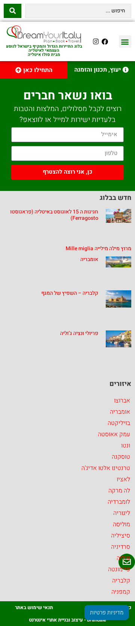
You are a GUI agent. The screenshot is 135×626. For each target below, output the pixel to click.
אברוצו (122, 400)
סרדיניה (120, 546)
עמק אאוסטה (114, 434)
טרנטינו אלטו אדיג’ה (105, 468)
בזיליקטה (119, 423)
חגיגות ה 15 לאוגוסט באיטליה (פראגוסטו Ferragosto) (54, 215)
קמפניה (120, 591)
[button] (125, 41)
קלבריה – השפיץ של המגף (69, 293)
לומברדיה (119, 501)
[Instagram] (96, 41)
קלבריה (121, 580)
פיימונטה (119, 569)
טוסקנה (121, 456)
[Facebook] (105, 41)
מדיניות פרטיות (106, 612)
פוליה (123, 558)
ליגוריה (121, 513)
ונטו (125, 445)
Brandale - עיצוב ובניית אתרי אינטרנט (67, 619)
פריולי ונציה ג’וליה (79, 333)
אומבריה (89, 259)
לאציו (123, 479)
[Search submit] (12, 11)
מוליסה (121, 524)
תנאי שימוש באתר (34, 607)
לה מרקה (119, 490)
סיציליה (120, 535)
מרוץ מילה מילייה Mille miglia (98, 248)
